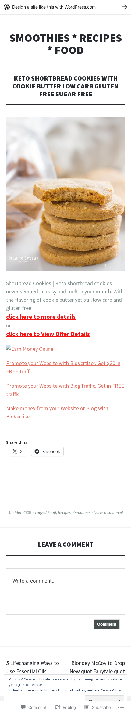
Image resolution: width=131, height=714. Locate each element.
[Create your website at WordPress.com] (65, 7)
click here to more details (41, 316)
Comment (106, 624)
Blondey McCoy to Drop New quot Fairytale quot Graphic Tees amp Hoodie (95, 671)
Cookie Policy (111, 690)
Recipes (64, 512)
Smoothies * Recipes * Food (65, 44)
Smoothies (81, 512)
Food (52, 512)
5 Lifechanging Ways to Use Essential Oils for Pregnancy (32, 671)
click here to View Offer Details (48, 334)
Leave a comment (108, 512)
